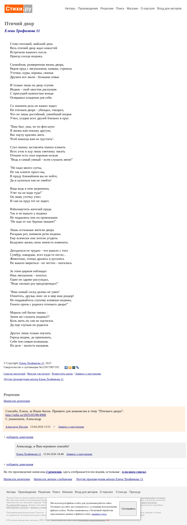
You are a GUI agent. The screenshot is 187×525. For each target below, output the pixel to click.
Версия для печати (38, 373)
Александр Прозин (16, 426)
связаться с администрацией (43, 507)
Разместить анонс (62, 373)
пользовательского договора (152, 498)
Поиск (120, 8)
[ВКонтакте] (66, 367)
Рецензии (106, 8)
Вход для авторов (169, 8)
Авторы (70, 8)
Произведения (88, 8)
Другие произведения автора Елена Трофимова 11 (34, 379)
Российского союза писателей (91, 520)
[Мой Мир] (74, 367)
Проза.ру (135, 491)
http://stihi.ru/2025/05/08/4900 (25, 415)
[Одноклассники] (70, 367)
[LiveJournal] (78, 367)
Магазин (132, 8)
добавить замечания (19, 437)
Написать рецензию (17, 401)
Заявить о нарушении (88, 373)
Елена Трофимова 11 (22, 31)
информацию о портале (17, 507)
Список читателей (14, 373)
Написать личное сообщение (53, 479)
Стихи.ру (121, 491)
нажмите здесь (99, 514)
